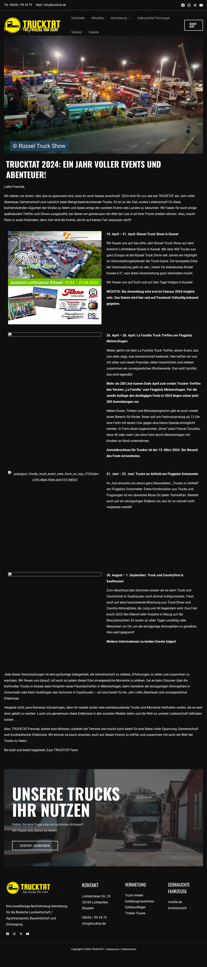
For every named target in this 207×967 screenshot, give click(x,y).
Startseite (78, 18)
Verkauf (76, 32)
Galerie (94, 32)
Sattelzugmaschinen (139, 901)
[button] (193, 25)
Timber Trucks (135, 913)
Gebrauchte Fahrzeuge (153, 18)
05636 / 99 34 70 (21, 5)
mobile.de (175, 902)
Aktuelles (97, 18)
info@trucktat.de (54, 5)
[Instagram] (189, 5)
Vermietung (119, 18)
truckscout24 (177, 908)
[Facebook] (183, 5)
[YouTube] (201, 5)
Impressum (112, 949)
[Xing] (195, 5)
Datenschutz (128, 949)
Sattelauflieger (135, 907)
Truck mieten (134, 895)
